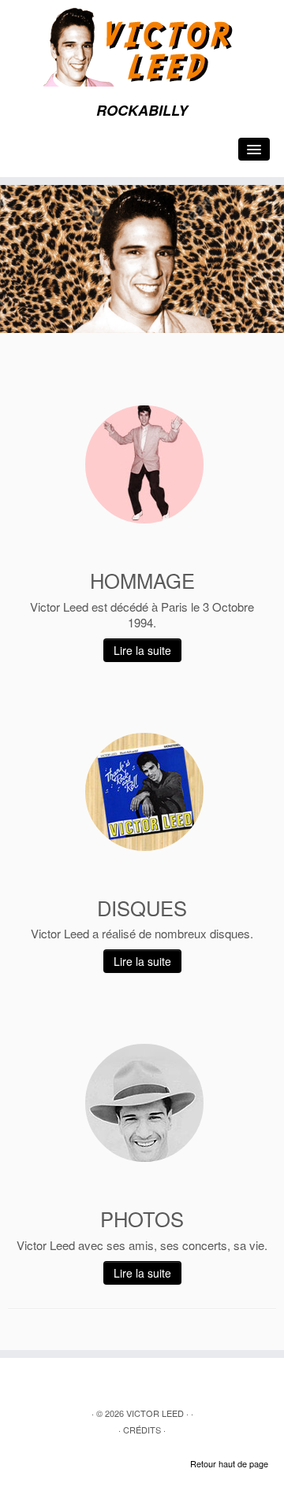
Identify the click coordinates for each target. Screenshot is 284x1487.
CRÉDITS (142, 1429)
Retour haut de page (229, 1463)
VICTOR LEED (155, 1413)
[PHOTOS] (144, 1103)
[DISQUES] (144, 792)
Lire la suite (142, 650)
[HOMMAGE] (144, 464)
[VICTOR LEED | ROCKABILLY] (142, 47)
